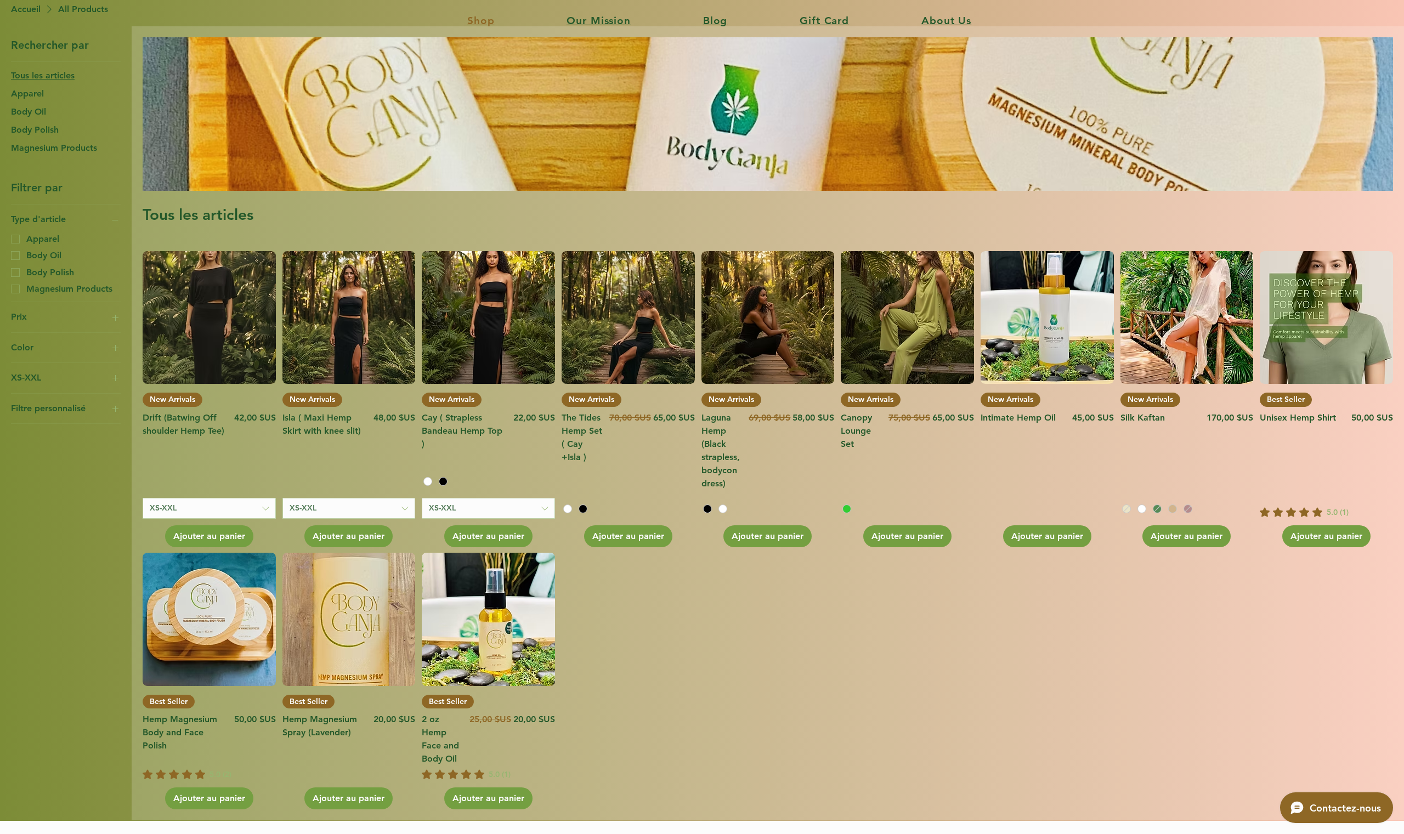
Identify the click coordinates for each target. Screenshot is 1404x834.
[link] (1304, 512)
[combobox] (209, 508)
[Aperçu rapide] (209, 317)
